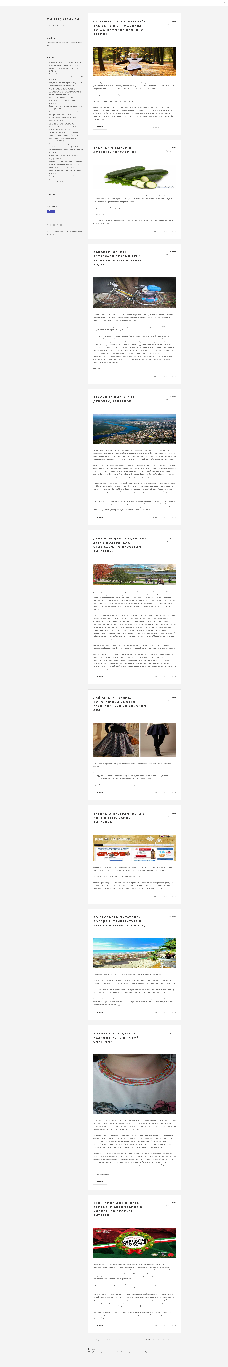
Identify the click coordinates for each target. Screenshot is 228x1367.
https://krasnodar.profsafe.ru (98, 1352)
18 (141, 1340)
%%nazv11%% (54, 129)
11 (124, 1340)
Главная (6, 3)
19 (144, 1340)
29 (169, 1340)
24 (156, 1340)
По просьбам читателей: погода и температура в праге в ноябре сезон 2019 (119, 921)
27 (164, 1340)
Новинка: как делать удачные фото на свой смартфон (116, 1037)
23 (154, 1340)
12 (126, 1340)
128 (175, 126)
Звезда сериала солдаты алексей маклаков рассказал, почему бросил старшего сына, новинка (65, 179)
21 (149, 1340)
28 (167, 126)
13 (129, 1340)
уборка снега (131, 1352)
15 (134, 1340)
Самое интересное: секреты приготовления (66, 150)
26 (161, 1340)
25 (159, 1340)
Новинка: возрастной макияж (60, 167)
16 (136, 1340)
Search (217, 3)
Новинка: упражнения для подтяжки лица (65, 170)
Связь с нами (33, 3)
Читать (100, 126)
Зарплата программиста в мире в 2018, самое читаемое (119, 817)
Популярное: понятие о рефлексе (62, 83)
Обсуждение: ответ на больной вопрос (64, 68)
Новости (20, 3)
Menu (224, 3)
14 (131, 1340)
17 (139, 1340)
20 (146, 1340)
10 (121, 1340)
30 (171, 1340)
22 (151, 1340)
